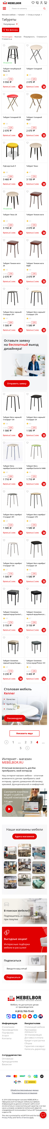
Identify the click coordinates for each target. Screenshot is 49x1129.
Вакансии (7, 1064)
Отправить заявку (16, 383)
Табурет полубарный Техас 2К (12, 69)
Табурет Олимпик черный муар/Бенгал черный (35, 613)
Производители (10, 1029)
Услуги (5, 1035)
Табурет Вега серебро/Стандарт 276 (35, 515)
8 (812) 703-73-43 (24, 1011)
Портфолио (8, 1032)
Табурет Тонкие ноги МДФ (35, 264)
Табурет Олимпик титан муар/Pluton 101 (35, 661)
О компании (8, 1027)
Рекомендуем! (14, 718)
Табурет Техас (32, 166)
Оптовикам (7, 1058)
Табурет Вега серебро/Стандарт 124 (12, 564)
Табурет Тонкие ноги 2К (12, 264)
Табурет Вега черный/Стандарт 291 (12, 313)
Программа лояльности (30, 1030)
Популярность (29, 37)
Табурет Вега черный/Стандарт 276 (35, 313)
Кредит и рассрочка (35, 1040)
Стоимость (41, 37)
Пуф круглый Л (9, 166)
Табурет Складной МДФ (34, 118)
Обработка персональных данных (25, 1090)
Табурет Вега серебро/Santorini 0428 (12, 467)
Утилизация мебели (35, 1027)
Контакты (6, 1038)
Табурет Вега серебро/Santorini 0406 (35, 467)
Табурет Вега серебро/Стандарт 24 (35, 564)
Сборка (28, 1043)
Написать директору (35, 1049)
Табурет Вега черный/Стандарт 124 (12, 418)
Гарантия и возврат (34, 1046)
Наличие (18, 37)
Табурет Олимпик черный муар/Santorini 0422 (13, 613)
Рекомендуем (7, 37)
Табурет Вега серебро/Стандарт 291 (12, 515)
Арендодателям (10, 1061)
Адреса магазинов (24, 836)
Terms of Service (22, 1117)
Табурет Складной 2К (12, 117)
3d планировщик (33, 1034)
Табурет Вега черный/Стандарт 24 (35, 418)
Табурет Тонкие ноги (35, 214)
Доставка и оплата (34, 1037)
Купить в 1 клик (9, 86)
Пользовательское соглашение (24, 1093)
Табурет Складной (34, 68)
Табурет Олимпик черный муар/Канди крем (11, 661)
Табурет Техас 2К (10, 214)
